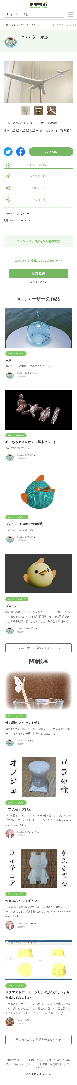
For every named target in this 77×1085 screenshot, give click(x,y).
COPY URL (51, 151)
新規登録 (38, 273)
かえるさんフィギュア (21, 901)
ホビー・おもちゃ (16, 435)
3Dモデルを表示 (38, 164)
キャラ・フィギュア (17, 517)
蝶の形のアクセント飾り (23, 723)
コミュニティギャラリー (32, 25)
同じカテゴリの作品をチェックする (38, 1039)
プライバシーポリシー (23, 1064)
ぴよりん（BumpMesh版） (25, 524)
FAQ (31, 1060)
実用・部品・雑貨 (16, 353)
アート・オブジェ (56, 25)
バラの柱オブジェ (18, 809)
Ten (29, 1020)
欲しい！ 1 (38, 188)
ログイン (42, 281)
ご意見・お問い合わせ (48, 1060)
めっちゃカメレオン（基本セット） (31, 442)
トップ (12, 25)
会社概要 (42, 1064)
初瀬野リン (32, 373)
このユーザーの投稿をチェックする (38, 647)
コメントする (38, 199)
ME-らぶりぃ (33, 832)
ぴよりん (11, 606)
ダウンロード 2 (38, 176)
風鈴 (8, 360)
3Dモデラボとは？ (16, 1060)
